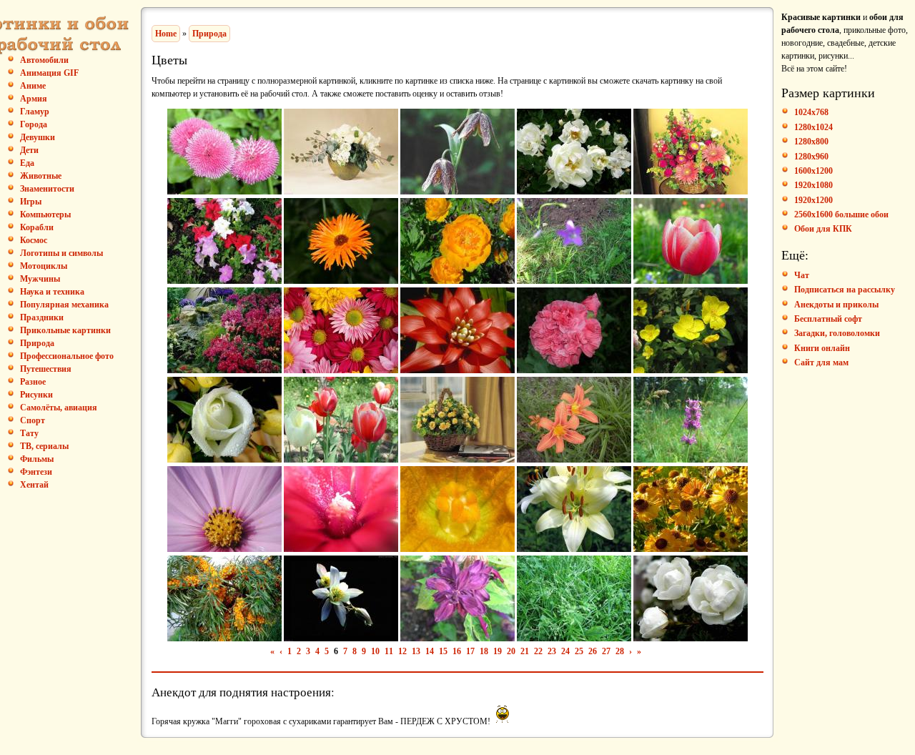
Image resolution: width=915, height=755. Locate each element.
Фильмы (37, 459)
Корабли (37, 227)
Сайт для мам (821, 362)
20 (511, 651)
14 (429, 651)
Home (166, 34)
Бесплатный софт (828, 319)
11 (389, 651)
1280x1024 (813, 127)
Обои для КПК (823, 229)
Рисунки (36, 395)
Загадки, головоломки (837, 333)
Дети (29, 150)
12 (402, 651)
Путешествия (45, 369)
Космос (33, 240)
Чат (801, 275)
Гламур (34, 112)
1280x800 (811, 142)
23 (552, 651)
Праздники (42, 317)
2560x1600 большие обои (841, 214)
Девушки (37, 137)
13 (416, 651)
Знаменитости (47, 189)
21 (524, 651)
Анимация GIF (49, 73)
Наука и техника (52, 292)
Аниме (33, 86)
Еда (27, 163)
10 (375, 651)
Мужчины (40, 279)
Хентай (34, 485)
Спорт (32, 420)
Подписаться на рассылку (844, 290)
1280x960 (811, 157)
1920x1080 (813, 185)
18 (484, 651)
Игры (30, 202)
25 (579, 651)
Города (33, 124)
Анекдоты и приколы (836, 305)
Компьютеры (45, 214)
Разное (33, 382)
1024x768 (811, 112)
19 (497, 651)
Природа (37, 343)
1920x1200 (813, 200)
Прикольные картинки (65, 330)
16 (456, 651)
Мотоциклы (43, 266)
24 (565, 651)
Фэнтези (36, 472)
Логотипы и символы (61, 253)
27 (606, 651)
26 (592, 651)
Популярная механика (64, 305)
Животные (40, 176)
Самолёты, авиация (58, 408)
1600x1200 (813, 171)
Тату (29, 433)
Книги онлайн (822, 348)
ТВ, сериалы (44, 446)
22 (538, 651)
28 (619, 651)
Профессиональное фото (67, 356)
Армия (33, 99)
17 (470, 651)
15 (443, 651)
